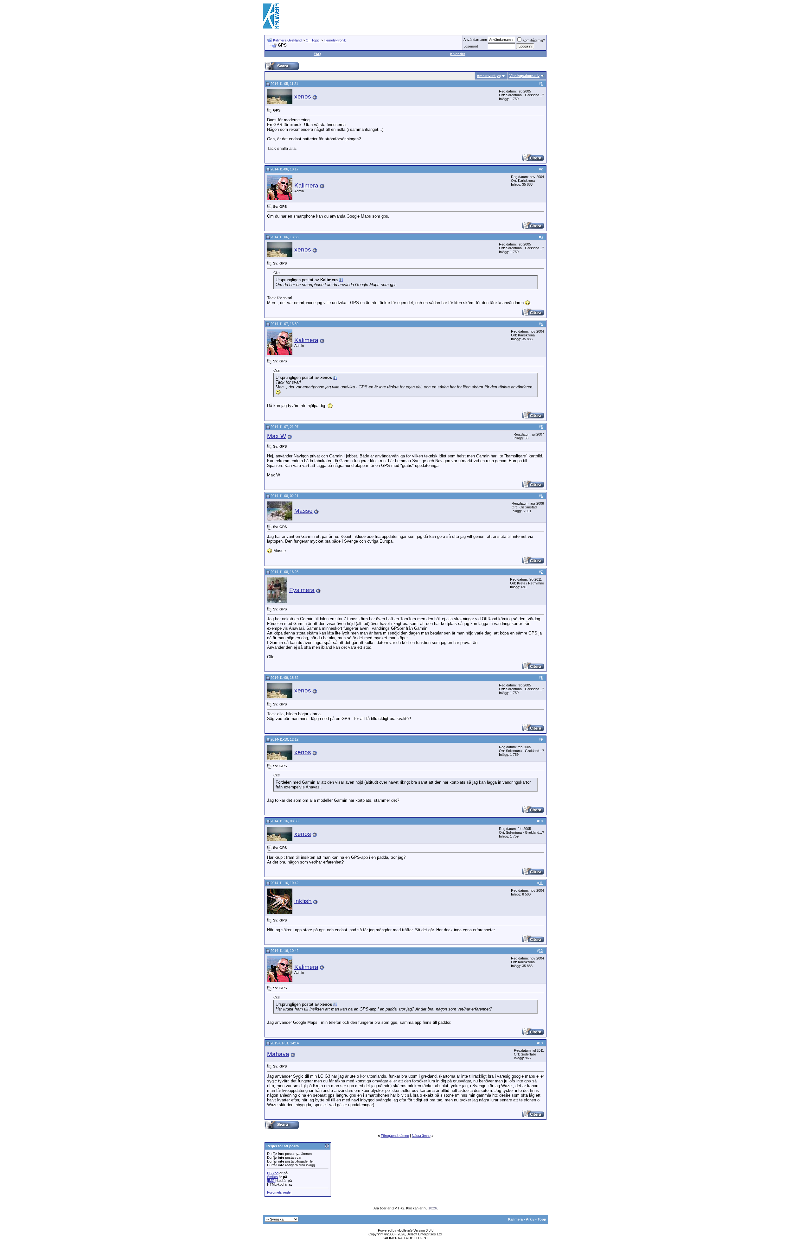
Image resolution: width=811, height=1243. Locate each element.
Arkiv (530, 1219)
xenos (302, 96)
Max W (276, 436)
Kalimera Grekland (287, 40)
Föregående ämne (395, 1136)
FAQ (317, 54)
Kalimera (306, 185)
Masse (303, 510)
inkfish (303, 901)
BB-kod (272, 1173)
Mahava (278, 1054)
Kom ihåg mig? (533, 40)
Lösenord (470, 46)
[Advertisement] (432, 16)
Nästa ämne (421, 1136)
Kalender (457, 54)
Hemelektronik (335, 40)
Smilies (272, 1177)
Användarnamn (475, 39)
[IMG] (271, 1180)
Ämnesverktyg (489, 76)
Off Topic (313, 40)
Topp (542, 1219)
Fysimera (302, 590)
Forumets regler (279, 1192)
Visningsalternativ (524, 76)
